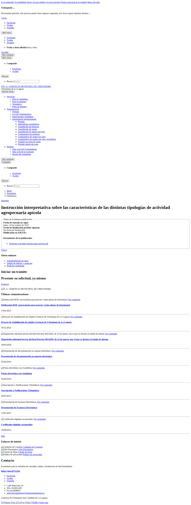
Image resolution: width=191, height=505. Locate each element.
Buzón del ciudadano (21, 154)
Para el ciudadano (20, 99)
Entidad (10, 147)
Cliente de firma (25, 452)
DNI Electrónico (26, 449)
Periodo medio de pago (28, 144)
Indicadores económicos (28, 124)
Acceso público (39, 2)
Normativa (17, 104)
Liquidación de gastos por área (31, 131)
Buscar (10, 81)
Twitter (15, 71)
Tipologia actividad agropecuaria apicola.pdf (28, 243)
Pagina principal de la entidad (74, 2)
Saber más (43, 502)
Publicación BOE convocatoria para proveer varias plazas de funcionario (35, 305)
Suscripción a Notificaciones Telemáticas (20, 390)
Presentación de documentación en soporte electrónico (26, 356)
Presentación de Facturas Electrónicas (19, 407)
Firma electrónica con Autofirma (16, 373)
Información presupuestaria (24, 119)
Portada (15, 111)
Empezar (5, 284)
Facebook (16, 69)
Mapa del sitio (93, 2)
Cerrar (4, 18)
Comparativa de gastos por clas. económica (37, 139)
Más (3, 436)
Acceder (5, 52)
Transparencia (13, 109)
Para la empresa (19, 101)
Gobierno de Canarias (33, 447)
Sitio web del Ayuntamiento (24, 149)
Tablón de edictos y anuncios (19, 263)
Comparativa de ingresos (29, 134)
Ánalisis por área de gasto (29, 142)
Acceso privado (53, 2)
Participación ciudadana (22, 116)
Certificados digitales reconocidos (17, 424)
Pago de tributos (19, 106)
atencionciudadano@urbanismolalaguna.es (25, 493)
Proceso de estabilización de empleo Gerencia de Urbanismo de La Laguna (36, 322)
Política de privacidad (32, 454)
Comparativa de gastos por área (32, 137)
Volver (4, 250)
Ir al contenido (7, 2)
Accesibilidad (20, 2)
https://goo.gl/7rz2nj (10, 471)
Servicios (11, 96)
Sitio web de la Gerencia (23, 152)
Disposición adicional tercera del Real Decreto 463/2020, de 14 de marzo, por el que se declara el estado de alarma (54, 339)
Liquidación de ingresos (28, 126)
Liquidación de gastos (27, 129)
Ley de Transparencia (21, 114)
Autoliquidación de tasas (17, 261)
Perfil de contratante (15, 266)
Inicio (29, 2)
